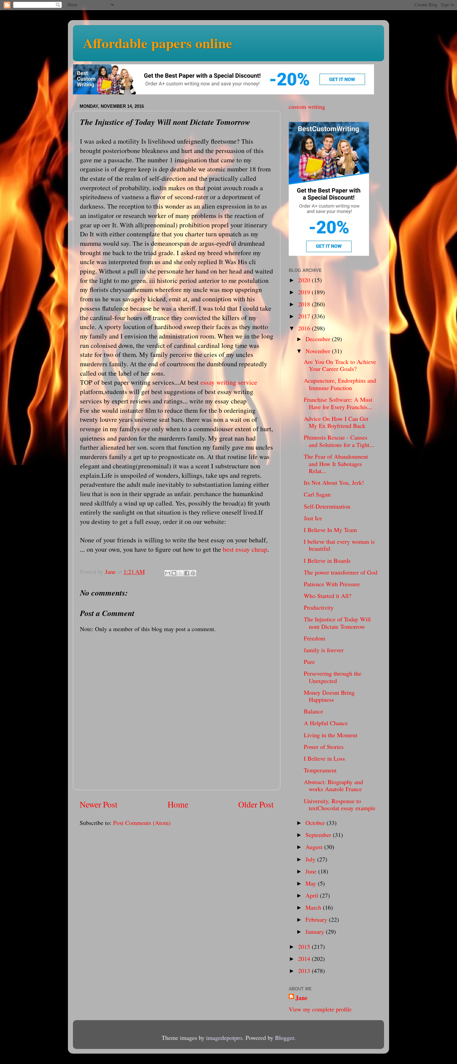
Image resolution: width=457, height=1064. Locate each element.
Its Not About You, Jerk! (334, 482)
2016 (305, 328)
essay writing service (228, 382)
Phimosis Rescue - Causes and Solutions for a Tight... (339, 441)
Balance (313, 711)
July (311, 859)
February (317, 919)
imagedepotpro (224, 1038)
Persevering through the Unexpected (332, 677)
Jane (301, 998)
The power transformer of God (340, 572)
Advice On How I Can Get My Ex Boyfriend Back (336, 422)
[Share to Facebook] (186, 573)
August (314, 847)
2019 (305, 292)
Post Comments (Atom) (142, 823)
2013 (305, 971)
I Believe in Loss (324, 758)
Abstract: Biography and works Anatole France (333, 785)
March (314, 907)
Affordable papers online (157, 42)
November (318, 351)
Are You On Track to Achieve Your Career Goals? (340, 365)
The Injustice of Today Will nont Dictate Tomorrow (337, 622)
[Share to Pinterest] (193, 573)
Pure (309, 662)
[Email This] (167, 573)
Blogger (284, 1038)
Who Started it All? (327, 596)
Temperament (320, 770)
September (319, 835)
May (311, 883)
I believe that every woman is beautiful (339, 545)
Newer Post (98, 804)
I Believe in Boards (327, 560)
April (312, 895)
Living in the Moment (330, 735)
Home (178, 804)
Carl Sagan (317, 494)
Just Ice (313, 518)
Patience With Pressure (332, 584)
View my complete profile (320, 1009)
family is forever (324, 650)
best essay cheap (245, 549)
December (318, 339)
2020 (305, 280)
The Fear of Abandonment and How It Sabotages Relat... (336, 463)
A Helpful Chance (326, 723)
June (311, 871)
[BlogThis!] (174, 573)
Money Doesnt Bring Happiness (329, 696)
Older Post (256, 804)
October (316, 823)
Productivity (319, 607)
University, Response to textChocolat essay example (339, 804)
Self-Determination (327, 506)
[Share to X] (180, 573)
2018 (305, 304)
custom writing (307, 106)
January (315, 931)
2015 (305, 946)
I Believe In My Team (330, 530)
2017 (305, 316)
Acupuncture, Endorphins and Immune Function (340, 384)
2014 (305, 959)
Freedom (314, 638)
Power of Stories (324, 747)
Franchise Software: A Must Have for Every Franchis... (338, 403)
